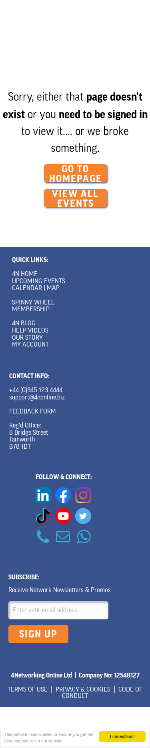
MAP (53, 288)
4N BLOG (24, 324)
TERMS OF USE (28, 690)
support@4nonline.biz (37, 398)
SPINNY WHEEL (33, 303)
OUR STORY (27, 338)
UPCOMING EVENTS (38, 281)
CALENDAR (27, 288)
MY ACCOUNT (30, 345)
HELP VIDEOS (30, 331)
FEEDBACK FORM (32, 412)
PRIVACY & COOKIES (83, 690)
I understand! (122, 736)
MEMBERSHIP (31, 309)
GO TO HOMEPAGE (75, 173)
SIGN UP (38, 634)
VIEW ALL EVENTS (75, 198)
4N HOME (25, 274)
